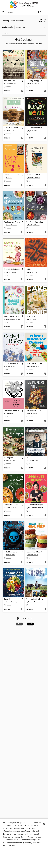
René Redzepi (10, 413)
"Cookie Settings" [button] (33, 837)
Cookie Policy (11, 845)
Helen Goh (9, 178)
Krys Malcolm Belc (34, 366)
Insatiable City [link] (9, 81)
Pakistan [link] (29, 269)
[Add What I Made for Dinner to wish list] (44, 373)
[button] (40, 21)
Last (30, 624)
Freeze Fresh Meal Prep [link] (35, 552)
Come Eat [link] (7, 599)
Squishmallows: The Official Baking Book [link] (12, 316)
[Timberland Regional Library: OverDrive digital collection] (24, 4)
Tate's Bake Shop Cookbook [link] (12, 128)
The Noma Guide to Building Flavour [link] (12, 411)
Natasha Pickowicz (34, 178)
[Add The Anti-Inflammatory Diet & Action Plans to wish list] (44, 232)
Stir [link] (27, 458)
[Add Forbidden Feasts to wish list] (22, 562)
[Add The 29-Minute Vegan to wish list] (44, 515)
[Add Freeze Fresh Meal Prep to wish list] (44, 562)
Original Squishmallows (13, 319)
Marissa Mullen (10, 460)
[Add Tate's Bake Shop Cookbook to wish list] (22, 138)
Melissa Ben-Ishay (11, 602)
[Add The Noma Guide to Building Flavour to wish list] (22, 420)
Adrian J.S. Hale (11, 508)
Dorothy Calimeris (11, 225)
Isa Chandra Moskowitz (35, 508)
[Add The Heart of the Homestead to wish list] (44, 609)
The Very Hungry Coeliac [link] (35, 81)
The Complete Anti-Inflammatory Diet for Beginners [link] (12, 222)
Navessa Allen (10, 555)
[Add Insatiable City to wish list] (22, 91)
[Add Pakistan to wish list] (44, 279)
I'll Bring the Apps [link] (10, 458)
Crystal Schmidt (33, 555)
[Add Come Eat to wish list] (22, 609)
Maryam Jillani (32, 272)
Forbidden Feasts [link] (10, 552)
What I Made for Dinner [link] (35, 364)
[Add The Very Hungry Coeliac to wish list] (44, 91)
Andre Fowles (32, 413)
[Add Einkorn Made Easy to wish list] (22, 515)
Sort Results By (7, 27)
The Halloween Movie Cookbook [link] (35, 128)
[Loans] (40, 12)
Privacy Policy (20, 825)
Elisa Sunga (32, 319)
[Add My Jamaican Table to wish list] (44, 420)
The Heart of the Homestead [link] (35, 599)
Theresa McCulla (11, 83)
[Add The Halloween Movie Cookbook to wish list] (44, 138)
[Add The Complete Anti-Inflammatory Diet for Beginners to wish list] (22, 232)
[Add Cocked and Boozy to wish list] (22, 373)
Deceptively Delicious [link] (12, 269)
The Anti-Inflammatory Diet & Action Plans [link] (35, 222)
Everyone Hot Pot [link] (33, 175)
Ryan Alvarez (32, 131)
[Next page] (30, 618)
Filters (6, 34)
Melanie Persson (33, 83)
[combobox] (19, 12)
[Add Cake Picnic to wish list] (44, 326)
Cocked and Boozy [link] (11, 364)
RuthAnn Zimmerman (35, 602)
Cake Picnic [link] (30, 316)
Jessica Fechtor (33, 460)
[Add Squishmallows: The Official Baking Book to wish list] (22, 326)
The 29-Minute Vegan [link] (34, 505)
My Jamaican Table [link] (33, 411)
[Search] (3, 12)
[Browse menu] (44, 12)
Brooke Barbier (10, 366)
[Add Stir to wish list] (44, 468)
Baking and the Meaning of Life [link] (12, 175)
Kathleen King (10, 131)
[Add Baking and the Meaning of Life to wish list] (22, 185)
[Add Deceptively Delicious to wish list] (22, 279)
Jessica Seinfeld (11, 272)
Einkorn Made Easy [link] (11, 505)
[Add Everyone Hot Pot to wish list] (44, 185)
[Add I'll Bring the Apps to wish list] (22, 468)
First (19, 624)
